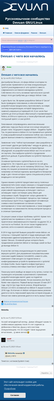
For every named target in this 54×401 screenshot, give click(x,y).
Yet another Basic (10, 304)
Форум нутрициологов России (16, 301)
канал (20, 40)
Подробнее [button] (10, 388)
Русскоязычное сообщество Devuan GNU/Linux (27, 20)
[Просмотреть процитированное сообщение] (24, 353)
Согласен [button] (14, 395)
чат (25, 40)
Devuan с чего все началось (23, 56)
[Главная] (27, 8)
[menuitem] (5, 28)
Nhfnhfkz (11, 353)
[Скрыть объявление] (51, 39)
